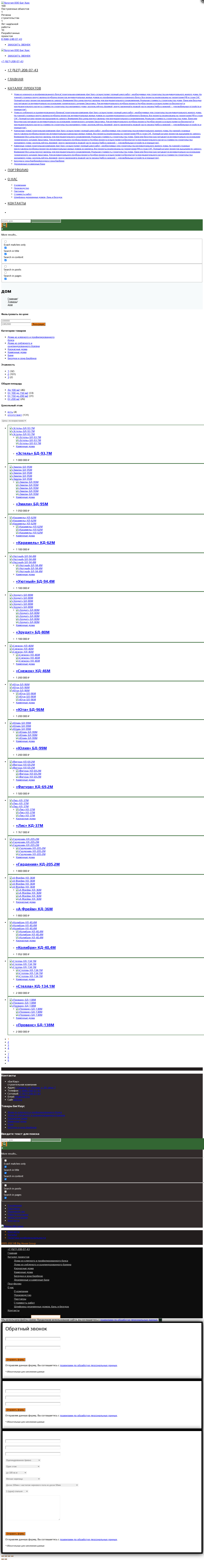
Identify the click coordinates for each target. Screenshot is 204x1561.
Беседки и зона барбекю (22, 358)
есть (10, 411)
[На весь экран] (9, 1556)
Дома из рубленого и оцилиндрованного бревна (24, 345)
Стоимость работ (24, 1302)
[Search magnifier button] (4, 225)
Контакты (13, 1220)
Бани (10, 355)
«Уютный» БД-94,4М (35, 581)
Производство (16, 1211)
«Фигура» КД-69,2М (34, 787)
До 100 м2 (14, 389)
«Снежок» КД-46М (33, 671)
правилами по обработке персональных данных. (129, 1319)
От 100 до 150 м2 (18, 393)
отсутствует (15, 414)
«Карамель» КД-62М (35, 542)
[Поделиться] (5, 1556)
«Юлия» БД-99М (31, 748)
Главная (12, 1253)
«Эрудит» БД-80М (33, 632)
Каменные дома (17, 352)
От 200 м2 (14, 399)
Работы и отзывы (18, 1214)
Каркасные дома (17, 349)
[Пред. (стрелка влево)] (2, 1559)
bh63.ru (17, 1099)
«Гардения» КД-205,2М (38, 864)
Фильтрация (38, 324)
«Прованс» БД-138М (35, 1025)
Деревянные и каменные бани (31, 1279)
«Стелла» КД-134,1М (35, 986)
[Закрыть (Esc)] (2, 1556)
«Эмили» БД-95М (32, 504)
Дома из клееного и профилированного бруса (35, 1112)
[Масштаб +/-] (12, 1556)
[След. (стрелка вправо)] (5, 1559)
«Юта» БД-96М (30, 709)
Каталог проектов (18, 1256)
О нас (11, 1287)
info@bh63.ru (22, 1096)
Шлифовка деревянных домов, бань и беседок (41, 1306)
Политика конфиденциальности (27, 1237)
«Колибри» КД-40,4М (36, 947)
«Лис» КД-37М (29, 825)
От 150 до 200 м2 (18, 396)
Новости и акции (18, 1217)
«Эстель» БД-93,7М (34, 453)
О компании (15, 1205)
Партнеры (14, 1208)
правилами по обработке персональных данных (88, 1365)
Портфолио (14, 1283)
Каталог (12, 1234)
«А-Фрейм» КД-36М (34, 909)
